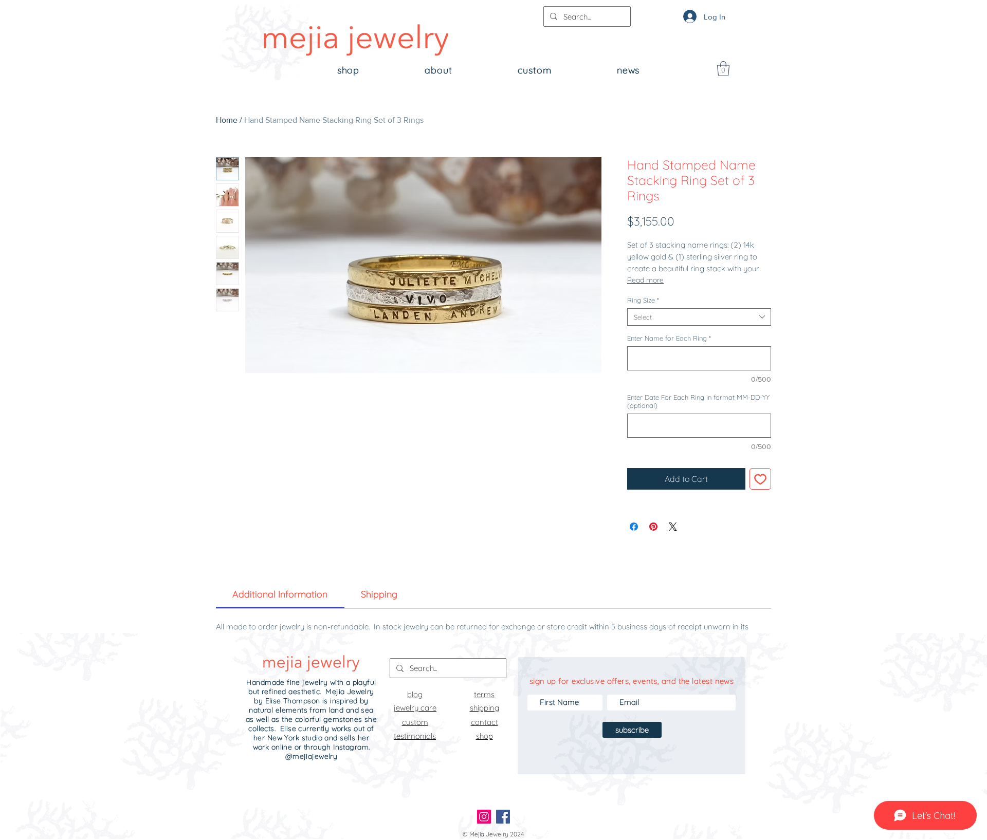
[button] (723, 68)
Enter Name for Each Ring (669, 338)
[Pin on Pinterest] (653, 526)
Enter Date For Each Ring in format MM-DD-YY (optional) (698, 401)
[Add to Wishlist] (760, 479)
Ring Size (643, 300)
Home (226, 120)
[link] (279, 594)
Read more (645, 280)
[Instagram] (484, 817)
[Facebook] (503, 817)
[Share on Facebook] (634, 526)
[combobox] (699, 317)
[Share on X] (673, 526)
